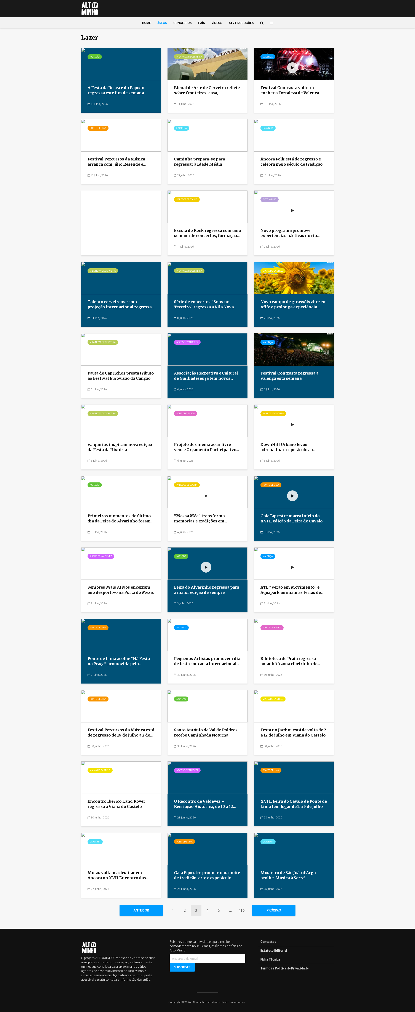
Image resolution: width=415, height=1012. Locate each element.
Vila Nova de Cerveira (189, 56)
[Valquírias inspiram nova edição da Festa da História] (121, 421)
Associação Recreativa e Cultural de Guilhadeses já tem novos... (206, 376)
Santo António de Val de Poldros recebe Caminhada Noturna (206, 732)
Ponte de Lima (98, 128)
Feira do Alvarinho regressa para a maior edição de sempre (206, 590)
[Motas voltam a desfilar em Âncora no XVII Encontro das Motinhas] (121, 849)
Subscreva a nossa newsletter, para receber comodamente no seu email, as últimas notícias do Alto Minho (206, 946)
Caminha (181, 128)
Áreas (162, 23)
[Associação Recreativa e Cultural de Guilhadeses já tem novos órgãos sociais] (207, 349)
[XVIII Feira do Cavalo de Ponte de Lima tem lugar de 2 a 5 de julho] (294, 777)
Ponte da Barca (185, 413)
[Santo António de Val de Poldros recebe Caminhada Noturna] (207, 706)
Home (146, 23)
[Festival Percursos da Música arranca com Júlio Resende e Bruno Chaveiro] (121, 135)
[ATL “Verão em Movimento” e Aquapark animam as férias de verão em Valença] (294, 563)
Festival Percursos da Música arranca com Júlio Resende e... (117, 162)
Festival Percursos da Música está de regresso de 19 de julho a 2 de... (121, 732)
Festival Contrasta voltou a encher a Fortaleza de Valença (289, 90)
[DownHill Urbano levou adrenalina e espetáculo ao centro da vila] (294, 421)
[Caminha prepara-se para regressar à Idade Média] (207, 135)
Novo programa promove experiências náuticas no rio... (290, 233)
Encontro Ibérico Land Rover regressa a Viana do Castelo (116, 804)
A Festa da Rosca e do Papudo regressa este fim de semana (116, 90)
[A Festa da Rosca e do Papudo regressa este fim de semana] (121, 64)
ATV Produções (241, 23)
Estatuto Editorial (273, 951)
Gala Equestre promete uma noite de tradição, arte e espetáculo (207, 875)
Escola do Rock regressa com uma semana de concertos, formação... (207, 233)
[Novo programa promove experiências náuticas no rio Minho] (294, 206)
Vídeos (216, 23)
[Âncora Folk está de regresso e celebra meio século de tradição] (294, 135)
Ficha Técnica (270, 959)
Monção (94, 56)
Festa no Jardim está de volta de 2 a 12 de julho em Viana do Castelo (293, 732)
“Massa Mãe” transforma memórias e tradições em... (200, 518)
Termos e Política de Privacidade (284, 968)
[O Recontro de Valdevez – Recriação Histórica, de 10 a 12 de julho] (207, 777)
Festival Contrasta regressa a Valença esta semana (289, 376)
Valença (268, 56)
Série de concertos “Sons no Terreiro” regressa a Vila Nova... (205, 304)
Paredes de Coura (186, 199)
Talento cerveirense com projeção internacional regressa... (121, 304)
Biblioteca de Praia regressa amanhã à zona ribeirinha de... (290, 661)
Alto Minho (269, 199)
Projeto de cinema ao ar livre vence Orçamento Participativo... (206, 447)
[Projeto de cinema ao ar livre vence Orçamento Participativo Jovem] (207, 421)
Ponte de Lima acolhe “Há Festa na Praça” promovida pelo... (119, 661)
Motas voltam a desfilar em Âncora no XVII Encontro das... (118, 875)
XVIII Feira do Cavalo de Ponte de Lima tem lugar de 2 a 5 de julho (293, 804)
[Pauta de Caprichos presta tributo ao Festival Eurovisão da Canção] (121, 349)
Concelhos (182, 23)
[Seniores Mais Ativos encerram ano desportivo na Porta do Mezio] (121, 563)
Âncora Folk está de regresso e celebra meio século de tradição (291, 162)
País (201, 23)
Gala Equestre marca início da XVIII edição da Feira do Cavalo (291, 518)
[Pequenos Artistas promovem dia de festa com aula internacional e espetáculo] (207, 635)
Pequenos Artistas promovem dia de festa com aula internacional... (207, 661)
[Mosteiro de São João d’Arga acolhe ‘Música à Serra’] (294, 849)
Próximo (274, 910)
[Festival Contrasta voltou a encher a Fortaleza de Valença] (294, 64)
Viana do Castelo (273, 270)
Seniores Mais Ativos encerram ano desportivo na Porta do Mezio (121, 590)
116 (242, 910)
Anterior (141, 910)
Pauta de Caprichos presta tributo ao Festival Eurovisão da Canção (121, 376)
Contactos (268, 942)
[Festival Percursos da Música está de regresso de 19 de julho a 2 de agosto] (121, 706)
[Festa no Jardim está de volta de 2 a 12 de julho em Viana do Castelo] (294, 706)
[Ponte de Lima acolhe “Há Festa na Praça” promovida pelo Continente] (121, 635)
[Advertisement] (121, 224)
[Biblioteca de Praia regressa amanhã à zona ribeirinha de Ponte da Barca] (294, 635)
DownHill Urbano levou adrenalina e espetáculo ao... (288, 447)
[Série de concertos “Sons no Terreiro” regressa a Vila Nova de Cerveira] (207, 278)
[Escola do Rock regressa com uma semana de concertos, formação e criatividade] (207, 206)
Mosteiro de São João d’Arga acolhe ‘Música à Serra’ (288, 875)
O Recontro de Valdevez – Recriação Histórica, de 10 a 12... (205, 804)
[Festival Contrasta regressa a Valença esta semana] (294, 349)
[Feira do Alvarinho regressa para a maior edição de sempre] (207, 563)
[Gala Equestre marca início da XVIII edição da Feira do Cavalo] (294, 492)
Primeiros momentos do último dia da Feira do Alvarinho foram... (120, 518)
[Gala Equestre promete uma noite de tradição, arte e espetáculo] (207, 849)
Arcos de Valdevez (187, 342)
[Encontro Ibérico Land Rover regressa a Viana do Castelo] (121, 777)
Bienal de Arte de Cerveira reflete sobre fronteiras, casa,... (207, 90)
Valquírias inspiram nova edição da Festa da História (120, 447)
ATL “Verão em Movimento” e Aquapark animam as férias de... (292, 590)
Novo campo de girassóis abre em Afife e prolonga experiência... (293, 304)
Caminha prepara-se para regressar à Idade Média (199, 162)
